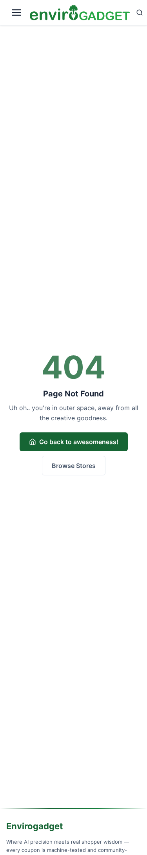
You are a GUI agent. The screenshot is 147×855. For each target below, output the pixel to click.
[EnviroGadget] (80, 12)
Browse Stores (74, 466)
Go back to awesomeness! (78, 442)
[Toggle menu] (16, 12)
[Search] (139, 12)
